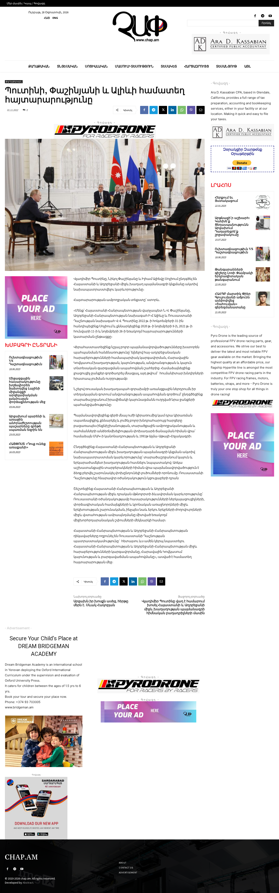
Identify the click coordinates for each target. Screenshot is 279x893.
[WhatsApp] (182, 110)
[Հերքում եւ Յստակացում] (263, 202)
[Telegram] (263, 16)
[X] (163, 110)
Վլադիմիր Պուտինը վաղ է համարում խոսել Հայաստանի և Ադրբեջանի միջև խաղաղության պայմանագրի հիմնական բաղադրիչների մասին (173, 607)
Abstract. (28, 882)
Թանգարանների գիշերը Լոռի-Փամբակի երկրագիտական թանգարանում (234, 275)
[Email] (200, 110)
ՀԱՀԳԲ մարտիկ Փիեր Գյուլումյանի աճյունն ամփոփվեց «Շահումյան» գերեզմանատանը (233, 300)
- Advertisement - (18, 628)
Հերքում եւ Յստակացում (226, 199)
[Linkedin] (172, 110)
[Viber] (191, 110)
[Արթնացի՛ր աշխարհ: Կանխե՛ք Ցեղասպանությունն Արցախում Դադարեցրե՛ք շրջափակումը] (263, 223)
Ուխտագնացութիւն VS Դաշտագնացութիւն (234, 251)
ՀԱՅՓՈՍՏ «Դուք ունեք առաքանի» (27, 445)
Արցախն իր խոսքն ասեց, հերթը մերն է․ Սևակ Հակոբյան (101, 603)
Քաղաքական (14, 81)
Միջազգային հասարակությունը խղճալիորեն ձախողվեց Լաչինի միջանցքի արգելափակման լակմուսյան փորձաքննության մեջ (27, 390)
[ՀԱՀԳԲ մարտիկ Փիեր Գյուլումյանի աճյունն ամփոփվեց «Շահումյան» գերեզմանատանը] (263, 299)
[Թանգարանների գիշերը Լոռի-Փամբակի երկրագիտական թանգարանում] (263, 274)
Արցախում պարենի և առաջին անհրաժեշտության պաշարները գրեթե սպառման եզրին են (27, 423)
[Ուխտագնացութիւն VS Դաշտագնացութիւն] (56, 362)
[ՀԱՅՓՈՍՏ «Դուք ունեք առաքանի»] (56, 449)
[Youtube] (270, 16)
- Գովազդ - (220, 83)
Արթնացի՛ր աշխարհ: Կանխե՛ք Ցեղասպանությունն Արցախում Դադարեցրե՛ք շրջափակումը (232, 226)
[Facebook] (255, 16)
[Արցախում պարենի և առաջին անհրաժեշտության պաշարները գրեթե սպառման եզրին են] (56, 421)
